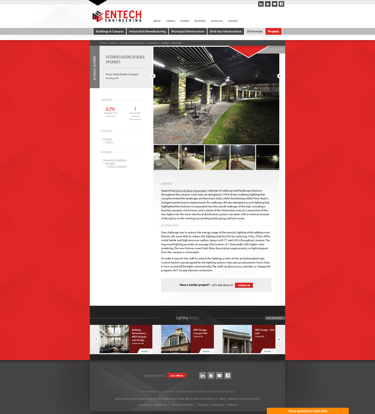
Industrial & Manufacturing (147, 31)
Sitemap (202, 404)
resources (217, 20)
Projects (273, 31)
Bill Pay (233, 404)
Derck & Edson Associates (191, 190)
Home (103, 43)
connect (233, 20)
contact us (244, 285)
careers (170, 20)
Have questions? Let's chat (307, 411)
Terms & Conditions (182, 404)
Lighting (109, 142)
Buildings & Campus (109, 31)
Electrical (107, 138)
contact (184, 20)
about (157, 20)
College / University (171, 43)
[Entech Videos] (274, 4)
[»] (279, 76)
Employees (218, 404)
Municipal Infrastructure (187, 31)
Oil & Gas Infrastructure (225, 31)
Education (152, 43)
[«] (153, 76)
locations (200, 20)
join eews (177, 375)
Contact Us (160, 404)
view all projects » (275, 317)
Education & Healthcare (132, 43)
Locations (144, 404)
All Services (254, 31)
